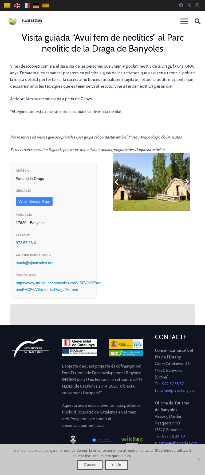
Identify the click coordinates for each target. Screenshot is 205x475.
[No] (198, 459)
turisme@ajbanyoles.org (176, 443)
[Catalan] (7, 5)
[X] (189, 5)
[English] (17, 5)
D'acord (90, 464)
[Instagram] (197, 5)
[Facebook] (181, 5)
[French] (26, 5)
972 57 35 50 (173, 383)
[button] (197, 21)
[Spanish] (45, 5)
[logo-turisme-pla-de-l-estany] (25, 21)
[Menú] (184, 21)
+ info (116, 464)
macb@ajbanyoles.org (35, 263)
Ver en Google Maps (34, 201)
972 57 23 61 (27, 243)
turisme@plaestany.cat (175, 390)
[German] (36, 5)
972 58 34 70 (173, 436)
